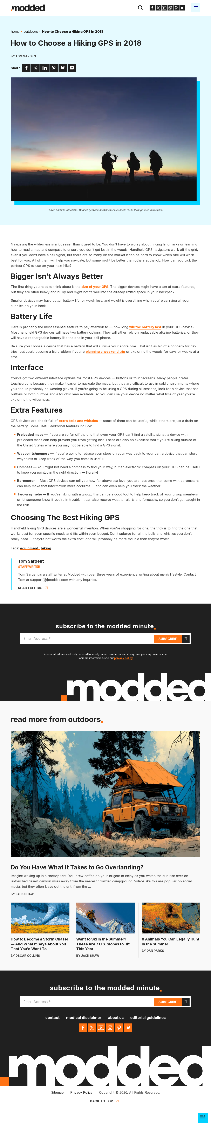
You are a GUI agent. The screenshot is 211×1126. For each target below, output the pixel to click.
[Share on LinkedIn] (44, 68)
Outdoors (31, 31)
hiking (46, 548)
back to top (101, 1101)
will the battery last (145, 327)
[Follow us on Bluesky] (182, 8)
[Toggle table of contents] (203, 1118)
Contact (52, 1017)
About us (116, 1017)
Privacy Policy (81, 1092)
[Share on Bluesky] (63, 68)
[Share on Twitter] (35, 68)
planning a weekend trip (105, 351)
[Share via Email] (72, 68)
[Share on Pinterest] (53, 68)
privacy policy (123, 658)
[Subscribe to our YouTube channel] (164, 8)
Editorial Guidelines (148, 1017)
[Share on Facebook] (26, 68)
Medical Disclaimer (83, 1017)
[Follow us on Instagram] (170, 8)
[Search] (140, 7)
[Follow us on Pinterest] (176, 8)
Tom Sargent (26, 56)
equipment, (30, 548)
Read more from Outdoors (56, 719)
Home (15, 31)
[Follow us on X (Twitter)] (158, 8)
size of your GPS (94, 287)
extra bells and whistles (78, 421)
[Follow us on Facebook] (152, 8)
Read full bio (30, 588)
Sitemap (57, 1092)
